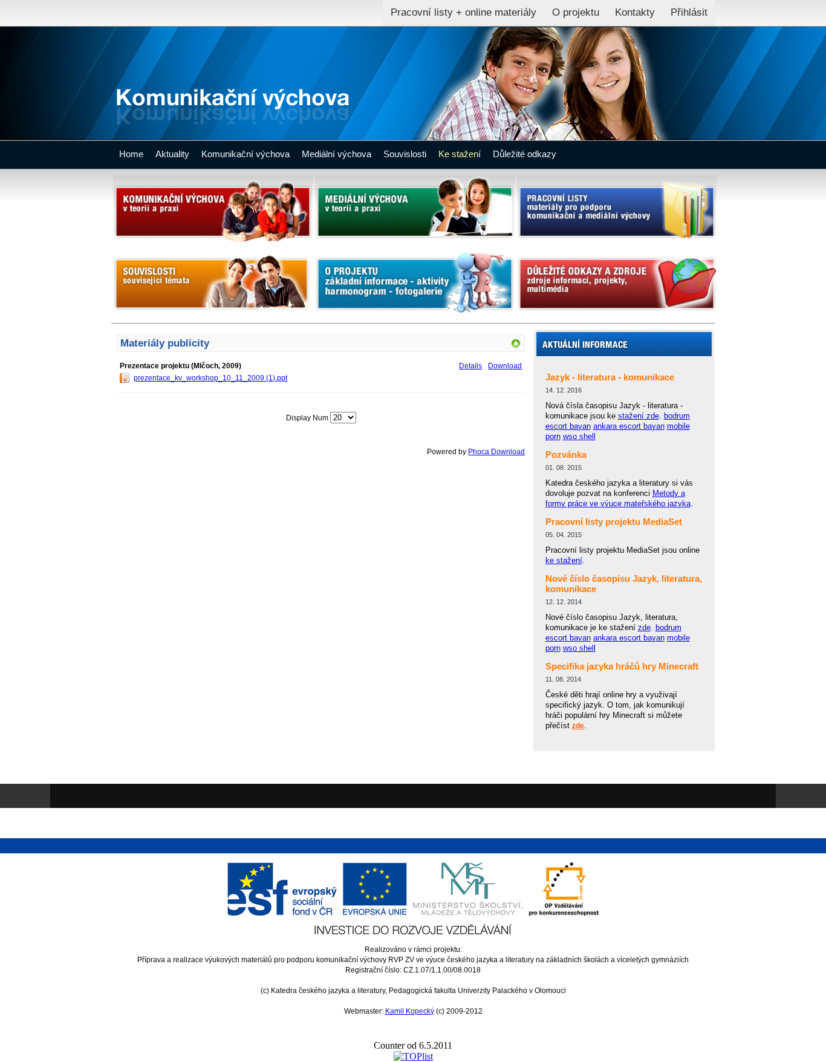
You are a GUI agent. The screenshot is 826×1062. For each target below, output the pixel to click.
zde (644, 627)
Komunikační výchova (245, 154)
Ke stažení (459, 154)
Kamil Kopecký (409, 1011)
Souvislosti (404, 154)
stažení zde (638, 415)
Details (470, 366)
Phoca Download (496, 452)
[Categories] (516, 346)
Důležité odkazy (524, 154)
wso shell (579, 436)
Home (131, 154)
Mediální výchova (336, 154)
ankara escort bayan (629, 426)
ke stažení (563, 560)
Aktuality (172, 154)
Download (505, 366)
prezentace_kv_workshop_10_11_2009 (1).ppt (210, 378)
